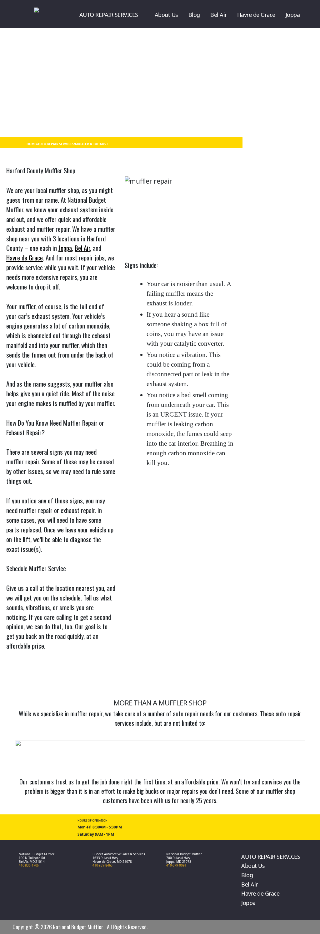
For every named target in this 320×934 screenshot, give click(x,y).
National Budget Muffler (78, 927)
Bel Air (218, 14)
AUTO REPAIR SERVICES (108, 14)
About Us (166, 14)
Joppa (293, 14)
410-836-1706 (29, 865)
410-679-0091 (176, 865)
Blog (194, 14)
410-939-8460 (102, 865)
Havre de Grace (256, 14)
